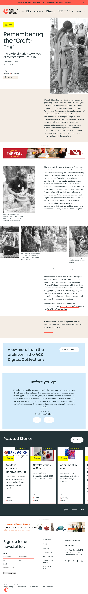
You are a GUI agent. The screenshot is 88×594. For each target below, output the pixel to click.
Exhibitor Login (47, 567)
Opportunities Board (64, 11)
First (4, 560)
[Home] (10, 11)
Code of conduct (47, 586)
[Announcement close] (83, 2)
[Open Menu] (84, 11)
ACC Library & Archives (69, 306)
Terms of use (34, 586)
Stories (21, 11)
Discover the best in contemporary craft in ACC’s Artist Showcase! (44, 2)
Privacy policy (8, 586)
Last (20, 560)
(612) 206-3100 (69, 545)
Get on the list (10, 573)
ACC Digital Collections (57, 309)
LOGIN (78, 11)
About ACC (47, 540)
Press (45, 544)
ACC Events (29, 11)
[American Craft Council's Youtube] (78, 561)
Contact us (47, 552)
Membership (39, 11)
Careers (46, 548)
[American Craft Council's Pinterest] (74, 561)
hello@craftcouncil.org (72, 540)
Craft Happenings (50, 11)
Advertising (48, 556)
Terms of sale (21, 586)
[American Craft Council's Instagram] (70, 561)
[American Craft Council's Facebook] (66, 561)
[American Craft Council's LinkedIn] (83, 561)
